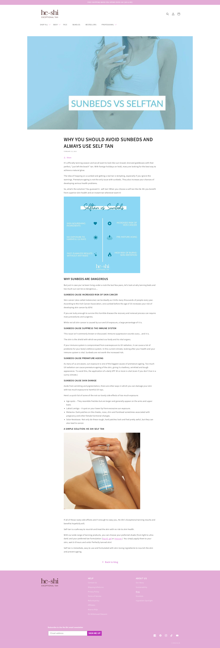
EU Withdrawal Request (97, 614)
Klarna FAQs (93, 609)
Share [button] (69, 157)
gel (110, 538)
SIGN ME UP (94, 633)
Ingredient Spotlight (144, 600)
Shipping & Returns (96, 587)
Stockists (139, 596)
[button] (45, 24)
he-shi (178, 643)
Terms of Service (94, 596)
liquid (105, 538)
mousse (118, 538)
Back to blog (111, 562)
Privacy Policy (93, 592)
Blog (138, 592)
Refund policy (93, 600)
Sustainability (141, 587)
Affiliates (91, 605)
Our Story (140, 582)
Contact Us (92, 582)
